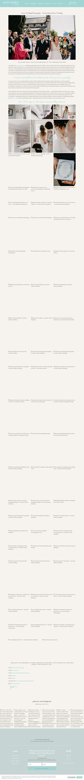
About (27, 3)
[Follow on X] (76, 4)
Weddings (33, 3)
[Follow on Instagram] (69, 4)
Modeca (14, 675)
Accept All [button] (79, 777)
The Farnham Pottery (18, 667)
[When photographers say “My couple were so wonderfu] (77, 718)
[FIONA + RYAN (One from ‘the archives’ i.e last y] (6, 718)
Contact (60, 3)
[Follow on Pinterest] (74, 4)
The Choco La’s (16, 683)
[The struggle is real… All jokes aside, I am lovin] (21, 718)
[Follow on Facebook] (72, 4)
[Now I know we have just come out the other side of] (49, 718)
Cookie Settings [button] (71, 777)
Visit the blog (68, 763)
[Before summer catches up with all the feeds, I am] (63, 718)
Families (40, 3)
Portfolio (47, 3)
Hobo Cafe (15, 98)
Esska (13, 678)
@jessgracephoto (42, 704)
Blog (54, 3)
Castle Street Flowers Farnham (20, 673)
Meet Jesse (15, 761)
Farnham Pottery (21, 65)
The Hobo (15, 670)
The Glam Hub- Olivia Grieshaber (25, 681)
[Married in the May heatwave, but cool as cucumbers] (35, 718)
